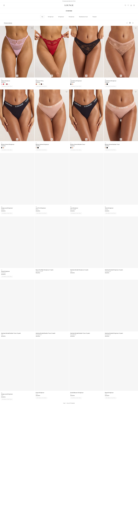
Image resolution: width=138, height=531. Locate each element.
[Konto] (131, 5)
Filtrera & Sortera (8, 23)
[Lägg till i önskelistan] (32, 28)
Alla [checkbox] (42, 16)
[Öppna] (4, 5)
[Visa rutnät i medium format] (130, 23)
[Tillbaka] (2, 52)
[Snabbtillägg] (17, 76)
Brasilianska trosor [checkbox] (83, 16)
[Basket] (134, 5)
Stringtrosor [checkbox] (51, 16)
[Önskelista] (128, 5)
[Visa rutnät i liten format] (133, 23)
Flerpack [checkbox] (95, 16)
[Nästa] (32, 52)
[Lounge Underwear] (69, 5)
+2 (8, 84)
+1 (43, 84)
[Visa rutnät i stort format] (127, 23)
